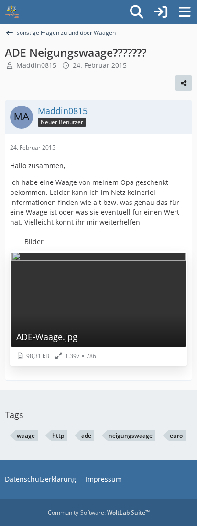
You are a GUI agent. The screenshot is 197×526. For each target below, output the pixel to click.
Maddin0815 (36, 65)
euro (176, 435)
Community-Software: (99, 512)
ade (86, 435)
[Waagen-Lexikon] (12, 11)
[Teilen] (183, 83)
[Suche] (136, 11)
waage (26, 435)
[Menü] (184, 11)
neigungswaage (131, 435)
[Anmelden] (160, 12)
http (58, 435)
